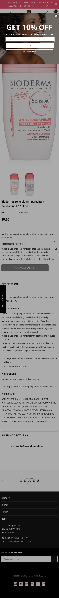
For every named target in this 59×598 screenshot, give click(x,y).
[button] (56, 16)
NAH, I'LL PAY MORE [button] (29, 52)
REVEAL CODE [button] (30, 45)
